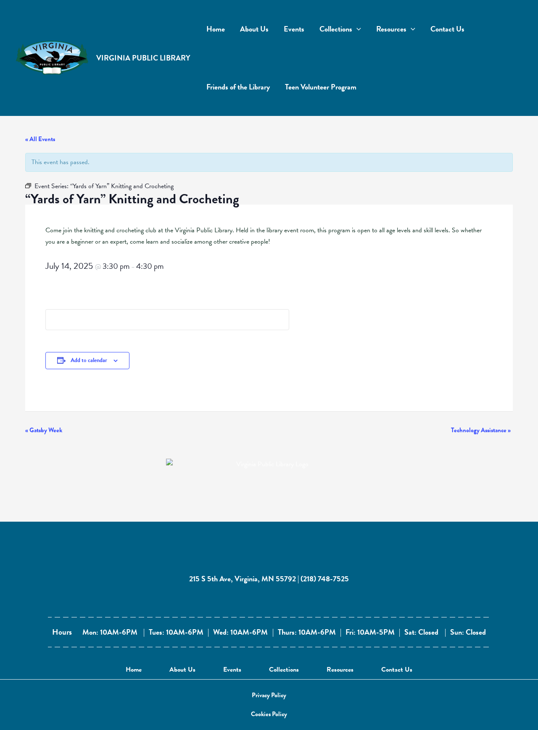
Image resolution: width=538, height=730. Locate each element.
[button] (269, 695)
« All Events (40, 139)
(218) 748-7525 (325, 578)
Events (232, 669)
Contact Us (396, 669)
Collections (284, 669)
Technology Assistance (481, 430)
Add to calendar (89, 360)
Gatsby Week (43, 430)
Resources (340, 669)
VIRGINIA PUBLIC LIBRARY (143, 57)
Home (134, 669)
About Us (182, 669)
